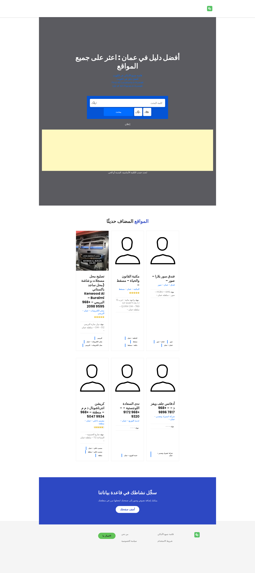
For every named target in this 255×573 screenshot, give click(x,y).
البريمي (99, 338)
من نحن (124, 534)
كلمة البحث (94, 103)
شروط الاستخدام (165, 541)
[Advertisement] (127, 150)
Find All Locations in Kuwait (128, 82)
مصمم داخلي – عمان (95, 448)
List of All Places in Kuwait (127, 86)
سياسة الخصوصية (129, 541)
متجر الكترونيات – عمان (94, 342)
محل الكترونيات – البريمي (93, 345)
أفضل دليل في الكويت (127, 79)
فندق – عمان (168, 345)
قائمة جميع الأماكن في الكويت (127, 75)
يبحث (118, 111)
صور (171, 342)
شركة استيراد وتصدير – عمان (165, 454)
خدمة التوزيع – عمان (130, 455)
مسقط (135, 342)
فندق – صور (160, 342)
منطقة (100, 455)
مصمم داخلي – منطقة (95, 452)
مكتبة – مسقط (132, 345)
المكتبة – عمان (132, 338)
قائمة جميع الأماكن (166, 534)
